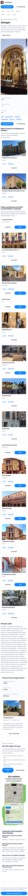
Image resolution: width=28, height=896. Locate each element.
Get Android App (21, 6)
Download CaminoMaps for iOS (14, 893)
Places (3, 14)
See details (14, 168)
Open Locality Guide (14, 733)
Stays (8, 14)
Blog (8, 11)
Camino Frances (6, 35)
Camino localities (8, 19)
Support (14, 14)
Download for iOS (7, 6)
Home (3, 11)
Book (20, 227)
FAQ (13, 11)
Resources (18, 11)
